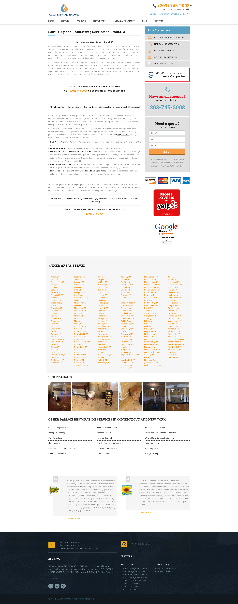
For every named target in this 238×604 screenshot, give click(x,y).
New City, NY (149, 295)
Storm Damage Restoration (135, 577)
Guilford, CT (79, 279)
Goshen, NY (125, 331)
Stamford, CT (103, 305)
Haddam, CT (79, 282)
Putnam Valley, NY (151, 352)
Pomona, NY (149, 339)
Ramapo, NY (149, 357)
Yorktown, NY (173, 357)
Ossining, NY (149, 318)
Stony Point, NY (174, 305)
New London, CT (81, 344)
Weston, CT (102, 342)
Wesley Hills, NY (174, 334)
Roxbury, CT (102, 290)
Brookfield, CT (56, 308)
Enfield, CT (55, 347)
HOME (51, 21)
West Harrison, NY (175, 342)
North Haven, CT (81, 357)
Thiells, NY (172, 313)
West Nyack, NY (174, 347)
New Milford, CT (80, 347)
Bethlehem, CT (57, 292)
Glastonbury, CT (57, 360)
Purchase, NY (149, 347)
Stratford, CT (103, 308)
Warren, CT (102, 321)
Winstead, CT (103, 357)
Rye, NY (171, 277)
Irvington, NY (126, 349)
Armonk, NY (126, 279)
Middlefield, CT (80, 310)
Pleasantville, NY (150, 336)
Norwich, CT (79, 362)
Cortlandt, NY (126, 313)
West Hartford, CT (105, 336)
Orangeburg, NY (150, 313)
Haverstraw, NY (127, 342)
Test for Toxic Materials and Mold (110, 443)
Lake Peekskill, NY (128, 360)
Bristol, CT (55, 305)
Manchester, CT (80, 303)
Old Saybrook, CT (81, 365)
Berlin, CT (55, 284)
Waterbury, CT (103, 326)
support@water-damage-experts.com (82, 548)
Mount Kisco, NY (151, 282)
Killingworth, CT (80, 292)
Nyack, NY (148, 308)
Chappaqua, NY (127, 300)
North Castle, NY (151, 303)
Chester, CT (55, 313)
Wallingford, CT (104, 318)
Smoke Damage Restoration (135, 574)
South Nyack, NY (174, 295)
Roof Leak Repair (104, 433)
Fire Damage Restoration (167, 44)
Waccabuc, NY (173, 329)
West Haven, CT (104, 339)
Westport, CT (103, 344)
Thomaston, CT (104, 310)
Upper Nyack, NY (174, 321)
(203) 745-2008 (174, 5)
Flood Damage (54, 443)
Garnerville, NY (127, 329)
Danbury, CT (56, 323)
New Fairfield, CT (81, 334)
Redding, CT (102, 282)
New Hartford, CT (81, 336)
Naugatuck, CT (80, 326)
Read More (53, 578)
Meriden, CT (79, 305)
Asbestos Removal (163, 63)
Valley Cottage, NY (175, 326)
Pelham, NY (149, 329)
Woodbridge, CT (104, 362)
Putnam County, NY (152, 349)
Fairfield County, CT (59, 355)
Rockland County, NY (152, 365)
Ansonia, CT (55, 277)
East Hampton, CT (58, 339)
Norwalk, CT (79, 360)
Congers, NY (126, 308)
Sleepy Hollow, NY (175, 284)
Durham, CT (56, 334)
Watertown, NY (174, 331)
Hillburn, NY (125, 347)
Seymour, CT (103, 292)
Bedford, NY (126, 282)
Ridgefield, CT (103, 284)
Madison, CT (79, 300)
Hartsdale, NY (126, 339)
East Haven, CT (57, 342)
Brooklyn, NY (126, 295)
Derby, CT (55, 331)
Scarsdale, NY (173, 282)
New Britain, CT (80, 329)
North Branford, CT (82, 355)
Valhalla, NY (172, 323)
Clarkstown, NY (127, 305)
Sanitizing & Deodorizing (58, 453)
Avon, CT (54, 279)
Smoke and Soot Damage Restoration (160, 433)
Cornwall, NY (126, 310)
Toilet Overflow (103, 453)
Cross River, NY (127, 316)
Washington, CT (104, 323)
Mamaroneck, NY (151, 277)
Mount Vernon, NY (151, 287)
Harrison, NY (126, 336)
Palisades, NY (149, 321)
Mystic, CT (78, 323)
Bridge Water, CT (58, 303)
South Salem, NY (174, 297)
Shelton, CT (102, 295)
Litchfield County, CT (82, 297)
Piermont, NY (149, 334)
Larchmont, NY (127, 362)
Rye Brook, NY (173, 279)
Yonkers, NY (172, 355)
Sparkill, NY (172, 300)
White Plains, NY (174, 349)
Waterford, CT (103, 329)
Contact (159, 21)
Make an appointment (124, 21)
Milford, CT (78, 316)
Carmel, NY (125, 297)
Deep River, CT (57, 329)
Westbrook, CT (104, 334)
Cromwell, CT (56, 321)
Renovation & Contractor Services (62, 448)
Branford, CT (56, 297)
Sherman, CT (103, 297)
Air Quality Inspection (166, 57)
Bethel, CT (55, 290)
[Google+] (63, 586)
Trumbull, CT (103, 316)
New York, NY (149, 300)
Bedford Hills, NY (127, 284)
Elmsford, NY (126, 326)
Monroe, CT (79, 318)
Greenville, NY (56, 362)
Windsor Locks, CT (105, 355)
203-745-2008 (167, 107)
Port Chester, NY (151, 342)
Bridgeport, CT (57, 300)
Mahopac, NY (126, 368)
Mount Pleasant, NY (152, 284)
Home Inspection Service (107, 448)
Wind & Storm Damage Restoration (159, 438)
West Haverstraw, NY (176, 344)
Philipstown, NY (150, 331)
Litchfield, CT (79, 295)
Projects (81, 21)
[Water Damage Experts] (63, 9)
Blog (144, 21)
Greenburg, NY (127, 334)
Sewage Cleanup (151, 453)
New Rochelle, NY (151, 297)
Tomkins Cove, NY (175, 316)
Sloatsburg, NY (173, 287)
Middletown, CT (80, 313)
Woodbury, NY (173, 352)
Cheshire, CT (56, 310)
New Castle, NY (150, 292)
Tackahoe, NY (173, 308)
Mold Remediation (164, 50)
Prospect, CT (103, 279)
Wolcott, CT (102, 360)
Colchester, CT (57, 318)
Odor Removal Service (167, 568)
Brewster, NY (126, 290)
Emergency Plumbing (56, 433)
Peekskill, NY (149, 326)
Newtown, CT (79, 349)
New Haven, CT (80, 339)
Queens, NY (149, 355)
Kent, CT (77, 290)
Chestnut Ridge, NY (128, 303)
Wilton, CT (102, 352)
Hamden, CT (79, 284)
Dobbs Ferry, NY (127, 321)
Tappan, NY (172, 310)
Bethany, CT (56, 287)
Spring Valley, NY (174, 303)
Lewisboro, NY (127, 365)
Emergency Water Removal (108, 427)
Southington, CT (104, 303)
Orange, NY (148, 310)
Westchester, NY (174, 336)
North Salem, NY (151, 305)
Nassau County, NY (152, 290)
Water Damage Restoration (169, 37)
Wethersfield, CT (104, 347)
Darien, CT (55, 326)
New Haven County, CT (83, 342)
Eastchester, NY (127, 323)
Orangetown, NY (151, 316)
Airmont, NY (126, 277)
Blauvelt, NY (126, 287)
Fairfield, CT (55, 352)
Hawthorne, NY (127, 344)
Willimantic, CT (103, 349)
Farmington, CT (57, 357)
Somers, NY (172, 290)
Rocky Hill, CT (103, 287)
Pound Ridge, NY (151, 344)
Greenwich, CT (80, 277)
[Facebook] (50, 586)
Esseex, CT (55, 349)
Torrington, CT (103, 313)
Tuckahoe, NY (173, 318)
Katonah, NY (126, 352)
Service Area (99, 21)
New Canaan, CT (81, 331)
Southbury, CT (103, 300)
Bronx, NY (125, 292)
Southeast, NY (173, 292)
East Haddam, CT (58, 336)
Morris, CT (78, 321)
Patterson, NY (149, 323)
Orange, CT (102, 277)
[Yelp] (57, 586)
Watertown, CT (104, 331)
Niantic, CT (78, 352)
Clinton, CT (55, 316)
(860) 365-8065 (73, 545)
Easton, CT (55, 344)
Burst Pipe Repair (152, 443)
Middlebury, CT (80, 308)
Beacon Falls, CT (57, 282)
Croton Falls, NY (127, 318)
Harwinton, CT (80, 287)
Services (65, 21)
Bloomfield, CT (57, 295)
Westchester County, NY (177, 339)
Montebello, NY (150, 279)
